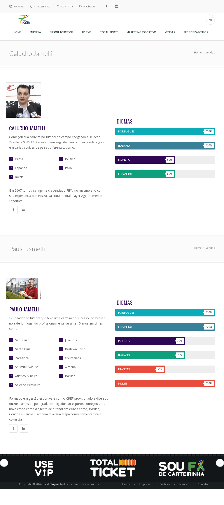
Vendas (210, 52)
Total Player (50, 484)
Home (198, 52)
